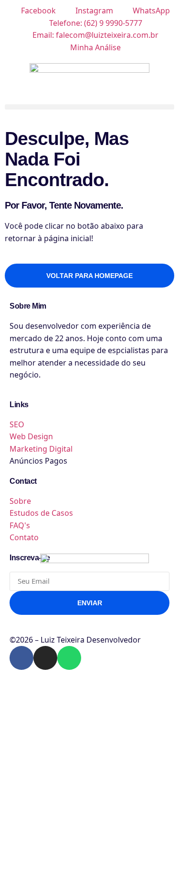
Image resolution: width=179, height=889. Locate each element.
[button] (89, 107)
